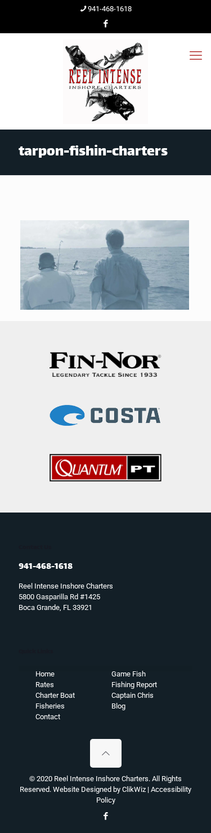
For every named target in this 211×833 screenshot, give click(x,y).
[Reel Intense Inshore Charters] (105, 81)
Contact (47, 716)
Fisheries (50, 706)
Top (201, 823)
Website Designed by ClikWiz (99, 789)
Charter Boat (55, 695)
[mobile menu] (195, 55)
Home (45, 674)
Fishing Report (134, 684)
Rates (44, 684)
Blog (118, 706)
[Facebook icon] (106, 24)
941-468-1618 (110, 9)
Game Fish (128, 674)
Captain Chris (132, 695)
